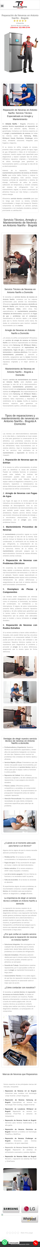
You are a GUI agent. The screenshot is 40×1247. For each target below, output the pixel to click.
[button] (2, 6)
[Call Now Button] (35, 1243)
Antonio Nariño (11, 124)
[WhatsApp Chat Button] (4, 1242)
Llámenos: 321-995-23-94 (20, 27)
